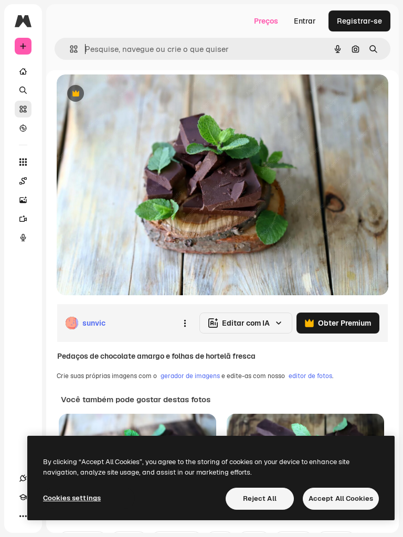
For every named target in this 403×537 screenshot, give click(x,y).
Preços (266, 21)
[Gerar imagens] (23, 199)
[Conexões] (23, 478)
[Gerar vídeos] (23, 218)
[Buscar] (23, 90)
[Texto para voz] (23, 237)
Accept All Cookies (341, 498)
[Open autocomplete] (69, 49)
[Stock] (23, 109)
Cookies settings (72, 497)
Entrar (305, 21)
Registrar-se (359, 21)
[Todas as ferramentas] (23, 162)
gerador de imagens (190, 376)
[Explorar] (23, 128)
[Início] (23, 71)
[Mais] (23, 516)
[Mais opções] (184, 323)
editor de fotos (310, 376)
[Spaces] (23, 181)
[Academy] (23, 497)
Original (124, 94)
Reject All (260, 498)
